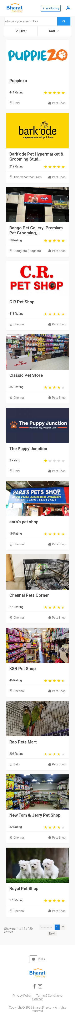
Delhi (17, 103)
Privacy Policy (22, 995)
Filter (23, 31)
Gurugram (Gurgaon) (27, 251)
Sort (52, 31)
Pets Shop (59, 103)
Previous (46, 927)
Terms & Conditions (49, 995)
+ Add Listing (51, 8)
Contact (37, 999)
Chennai (19, 324)
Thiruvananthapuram (28, 177)
